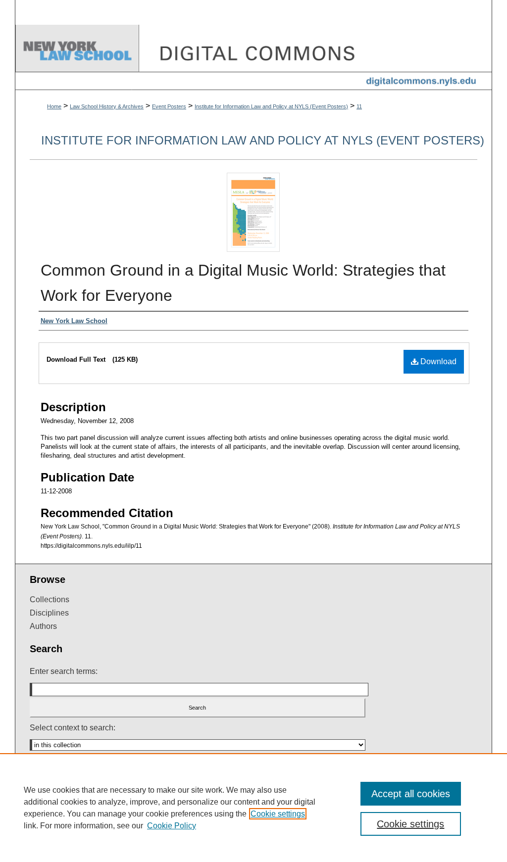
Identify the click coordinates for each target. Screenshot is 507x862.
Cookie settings (278, 814)
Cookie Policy (171, 825)
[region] (253, 807)
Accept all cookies (410, 793)
